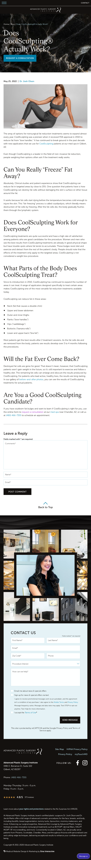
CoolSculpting (46, 143)
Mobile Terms (59, 702)
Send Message (70, 720)
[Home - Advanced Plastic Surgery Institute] (45, 10)
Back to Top (45, 507)
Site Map (59, 749)
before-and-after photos (31, 379)
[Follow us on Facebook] (77, 765)
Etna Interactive (47, 851)
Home (6, 24)
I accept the (17, 712)
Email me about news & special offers (30, 691)
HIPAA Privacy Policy (77, 749)
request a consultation (32, 412)
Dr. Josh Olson (27, 81)
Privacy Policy (73, 702)
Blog (13, 24)
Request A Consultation (20, 58)
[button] (4, 3)
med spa (54, 412)
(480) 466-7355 (18, 777)
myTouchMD (81, 754)
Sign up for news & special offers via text (31, 695)
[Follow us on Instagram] (84, 765)
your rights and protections (31, 809)
